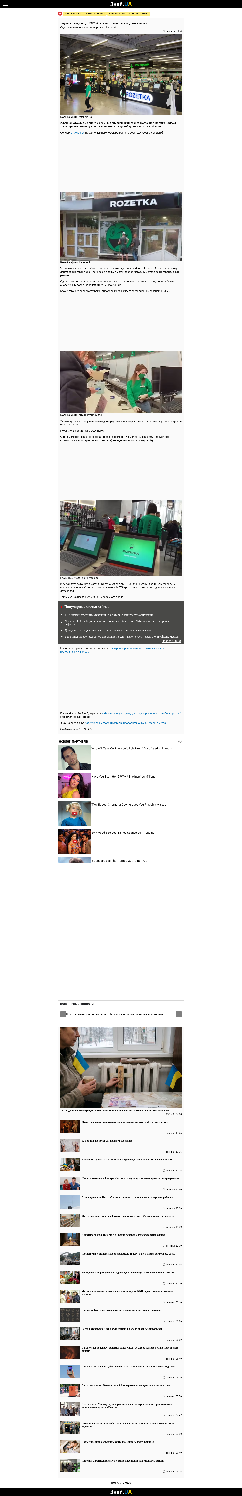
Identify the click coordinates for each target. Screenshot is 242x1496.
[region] (121, 162)
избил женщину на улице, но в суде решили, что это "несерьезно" (141, 713)
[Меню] (5, 4)
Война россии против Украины (85, 13)
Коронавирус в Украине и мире (129, 13)
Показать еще (171, 641)
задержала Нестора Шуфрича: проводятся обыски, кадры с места (125, 723)
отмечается (78, 132)
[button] (63, 1014)
